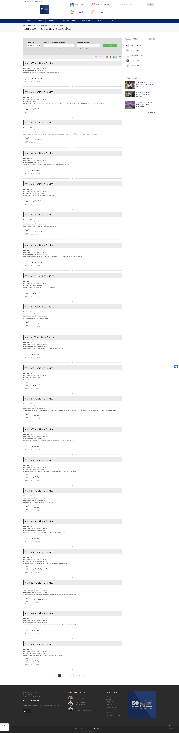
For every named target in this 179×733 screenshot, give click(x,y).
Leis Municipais (134, 60)
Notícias (109, 704)
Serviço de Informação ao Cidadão (114, 698)
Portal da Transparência (136, 45)
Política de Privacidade (114, 715)
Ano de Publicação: (83, 43)
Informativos (52, 21)
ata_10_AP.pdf (32, 355)
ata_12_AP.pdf (32, 294)
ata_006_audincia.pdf (34, 110)
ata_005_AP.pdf (33, 509)
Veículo (111, 21)
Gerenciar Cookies (112, 718)
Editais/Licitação (134, 65)
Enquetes (110, 712)
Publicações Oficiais (69, 21)
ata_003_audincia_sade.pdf (36, 570)
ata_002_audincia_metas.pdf (36, 601)
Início (28, 21)
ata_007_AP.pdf (33, 447)
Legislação (44, 25)
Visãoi (92, 731)
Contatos (99, 21)
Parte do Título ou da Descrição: (54, 43)
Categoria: (30, 43)
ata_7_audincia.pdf (33, 79)
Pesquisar (110, 45)
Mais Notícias (151, 112)
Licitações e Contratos (136, 55)
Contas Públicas (134, 50)
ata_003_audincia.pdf (34, 202)
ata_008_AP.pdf (32, 417)
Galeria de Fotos (112, 707)
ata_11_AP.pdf (32, 325)
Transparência (85, 21)
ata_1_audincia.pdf (33, 263)
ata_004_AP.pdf (32, 171)
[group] (89, 729)
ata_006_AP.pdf (32, 478)
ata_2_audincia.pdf (33, 233)
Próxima (77, 675)
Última (84, 675)
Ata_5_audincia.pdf (33, 141)
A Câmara (39, 21)
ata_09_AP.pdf (32, 386)
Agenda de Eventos (113, 710)
